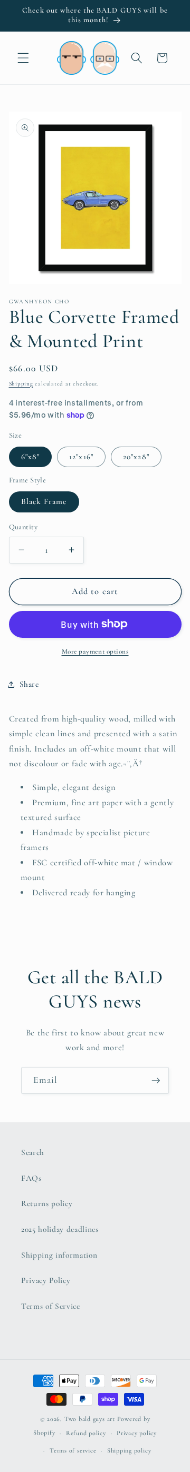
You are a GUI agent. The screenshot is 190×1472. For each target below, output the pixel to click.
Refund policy (86, 1433)
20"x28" (136, 456)
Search (32, 1152)
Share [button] (29, 684)
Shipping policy (129, 1450)
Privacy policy (137, 1433)
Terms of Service (50, 1306)
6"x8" (30, 456)
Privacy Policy (45, 1280)
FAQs (31, 1178)
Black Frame (44, 501)
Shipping (21, 383)
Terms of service (73, 1450)
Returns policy (46, 1203)
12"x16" (81, 456)
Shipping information (59, 1255)
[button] (23, 58)
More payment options (95, 651)
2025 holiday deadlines (60, 1229)
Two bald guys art (89, 1418)
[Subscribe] (155, 1080)
